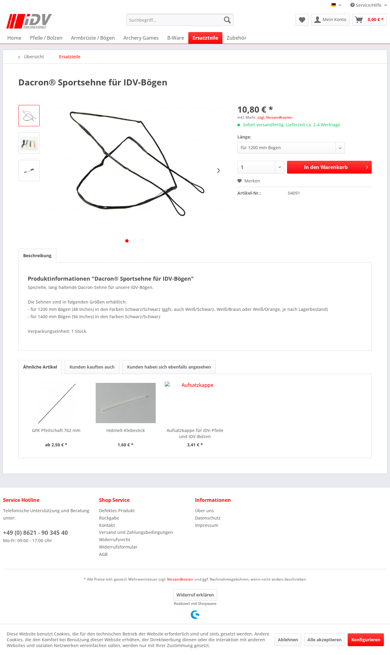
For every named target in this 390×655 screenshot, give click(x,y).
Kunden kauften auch (92, 367)
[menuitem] (180, 20)
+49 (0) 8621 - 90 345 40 (35, 533)
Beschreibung (37, 255)
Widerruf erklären (195, 595)
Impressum (206, 525)
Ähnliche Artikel (40, 367)
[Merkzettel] (302, 20)
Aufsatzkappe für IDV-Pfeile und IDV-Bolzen (195, 433)
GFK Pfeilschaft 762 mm (56, 430)
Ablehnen (288, 639)
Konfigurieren (365, 639)
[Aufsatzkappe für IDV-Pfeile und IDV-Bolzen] (195, 403)
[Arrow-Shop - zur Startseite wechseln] (29, 21)
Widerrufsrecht (114, 539)
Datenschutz (208, 518)
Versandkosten (180, 579)
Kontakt (107, 525)
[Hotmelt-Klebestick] (126, 403)
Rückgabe (109, 518)
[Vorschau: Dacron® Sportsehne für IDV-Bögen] (29, 115)
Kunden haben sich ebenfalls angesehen (169, 367)
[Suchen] (227, 20)
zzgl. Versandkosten (274, 117)
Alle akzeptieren (324, 639)
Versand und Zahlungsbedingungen (136, 532)
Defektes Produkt (117, 510)
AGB (103, 554)
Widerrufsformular (118, 547)
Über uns (204, 510)
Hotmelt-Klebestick (125, 430)
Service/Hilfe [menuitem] (369, 5)
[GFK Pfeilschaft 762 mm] (56, 403)
